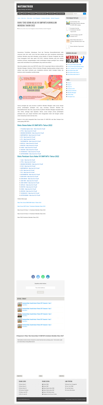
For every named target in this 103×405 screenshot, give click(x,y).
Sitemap (83, 399)
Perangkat (32, 13)
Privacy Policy (74, 399)
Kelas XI (69, 84)
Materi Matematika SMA (48, 388)
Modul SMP (45, 386)
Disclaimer (80, 399)
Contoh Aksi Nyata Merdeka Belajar (75, 66)
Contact (69, 399)
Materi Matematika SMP (48, 390)
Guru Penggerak (60, 13)
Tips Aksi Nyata (69, 388)
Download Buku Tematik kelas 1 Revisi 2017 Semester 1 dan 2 (36, 319)
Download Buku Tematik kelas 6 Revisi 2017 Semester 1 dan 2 (36, 303)
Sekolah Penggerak (47, 28)
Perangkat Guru (71, 96)
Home (19, 13)
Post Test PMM (69, 386)
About (67, 399)
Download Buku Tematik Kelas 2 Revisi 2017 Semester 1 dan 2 (36, 314)
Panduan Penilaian (24, 390)
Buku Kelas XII (23, 388)
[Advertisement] (40, 40)
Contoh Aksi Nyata (70, 390)
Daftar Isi (25, 13)
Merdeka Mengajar (41, 13)
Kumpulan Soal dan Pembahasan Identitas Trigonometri (75, 30)
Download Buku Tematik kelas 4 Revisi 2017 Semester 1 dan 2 (36, 308)
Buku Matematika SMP (72, 70)
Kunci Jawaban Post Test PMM (74, 68)
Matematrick (25, 6)
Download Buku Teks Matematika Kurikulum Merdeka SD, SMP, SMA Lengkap (77, 23)
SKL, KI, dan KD (23, 394)
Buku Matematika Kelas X (73, 72)
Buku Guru (21, 28)
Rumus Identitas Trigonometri (77, 46)
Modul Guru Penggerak (71, 384)
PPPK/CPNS (51, 13)
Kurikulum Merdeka (39, 28)
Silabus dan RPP (23, 392)
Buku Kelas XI (23, 386)
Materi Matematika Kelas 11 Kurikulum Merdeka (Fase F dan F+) (77, 41)
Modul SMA (46, 384)
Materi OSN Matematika (48, 392)
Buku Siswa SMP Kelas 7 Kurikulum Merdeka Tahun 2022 (31, 206)
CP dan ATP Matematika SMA (74, 64)
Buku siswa (25, 28)
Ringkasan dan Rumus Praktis (50, 394)
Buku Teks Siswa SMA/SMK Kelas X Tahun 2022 (29, 202)
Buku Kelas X (23, 384)
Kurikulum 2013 (71, 88)
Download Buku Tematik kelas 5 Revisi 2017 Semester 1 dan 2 (36, 325)
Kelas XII (70, 86)
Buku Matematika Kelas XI (73, 74)
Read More (24, 304)
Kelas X (69, 82)
